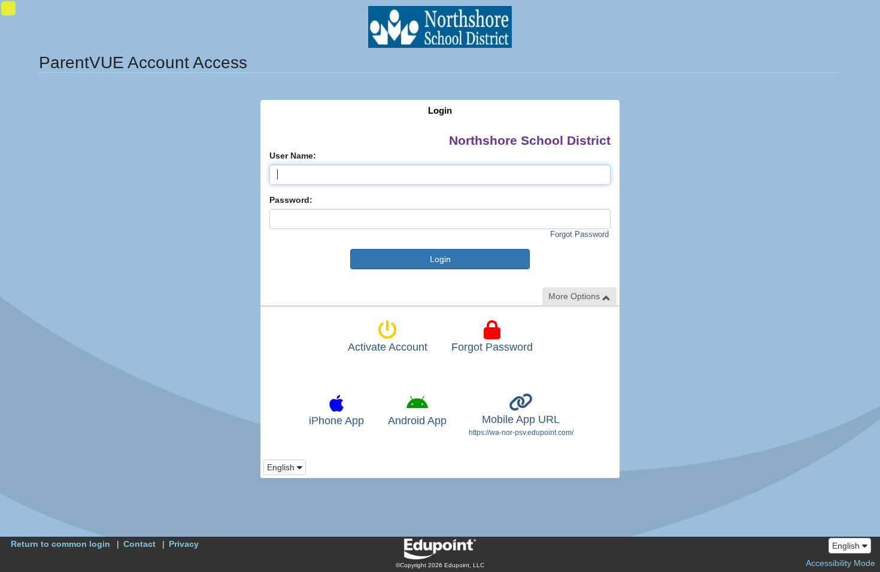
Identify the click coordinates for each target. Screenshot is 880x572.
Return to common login (60, 544)
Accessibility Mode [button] (840, 563)
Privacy (184, 544)
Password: (290, 200)
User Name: (292, 155)
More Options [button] (575, 296)
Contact (139, 544)
